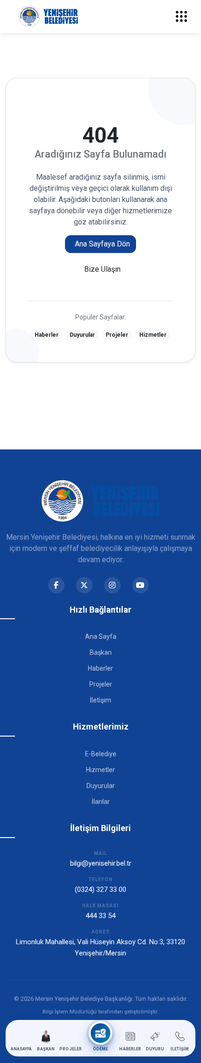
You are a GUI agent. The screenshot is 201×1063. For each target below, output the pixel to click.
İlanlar (101, 801)
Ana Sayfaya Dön (102, 243)
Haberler (46, 335)
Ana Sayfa (100, 636)
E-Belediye (100, 754)
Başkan (101, 652)
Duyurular (82, 335)
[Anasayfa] (48, 16)
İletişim (100, 700)
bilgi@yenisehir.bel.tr (100, 863)
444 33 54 (100, 915)
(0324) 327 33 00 (100, 889)
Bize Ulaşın (102, 269)
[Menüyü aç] (181, 16)
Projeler (117, 335)
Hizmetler (152, 335)
